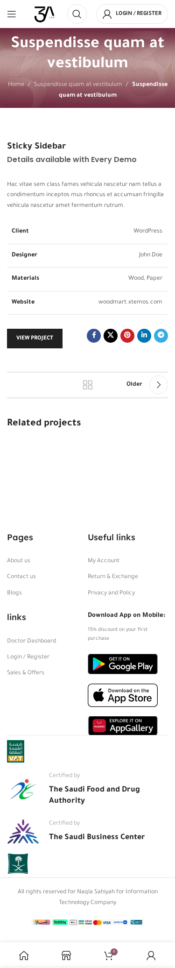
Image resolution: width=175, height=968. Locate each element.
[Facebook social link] (94, 336)
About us (18, 561)
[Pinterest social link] (127, 336)
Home (16, 85)
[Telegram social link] (161, 336)
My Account (103, 561)
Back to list (87, 384)
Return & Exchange (113, 577)
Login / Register (28, 657)
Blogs (14, 593)
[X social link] (111, 336)
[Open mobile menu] (11, 14)
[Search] (77, 14)
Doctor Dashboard (31, 641)
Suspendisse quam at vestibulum (78, 85)
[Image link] (123, 664)
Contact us (21, 577)
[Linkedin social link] (144, 336)
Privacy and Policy (111, 593)
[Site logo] (45, 14)
